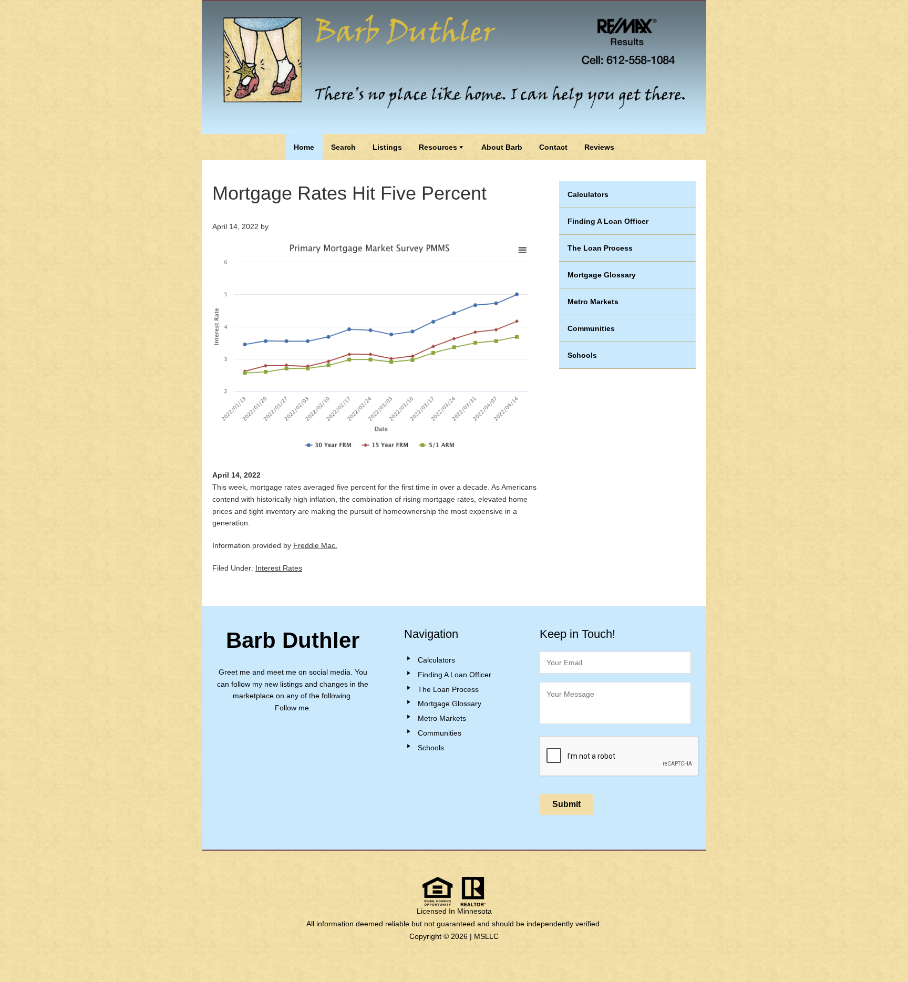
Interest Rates (278, 568)
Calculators (587, 194)
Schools (582, 355)
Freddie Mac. (315, 545)
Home (304, 147)
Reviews (599, 147)
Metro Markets (592, 301)
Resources (438, 147)
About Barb (501, 147)
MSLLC (486, 936)
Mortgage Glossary (601, 275)
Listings (387, 147)
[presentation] (619, 756)
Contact (553, 147)
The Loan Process (600, 248)
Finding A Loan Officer (607, 221)
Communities (591, 328)
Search (343, 147)
